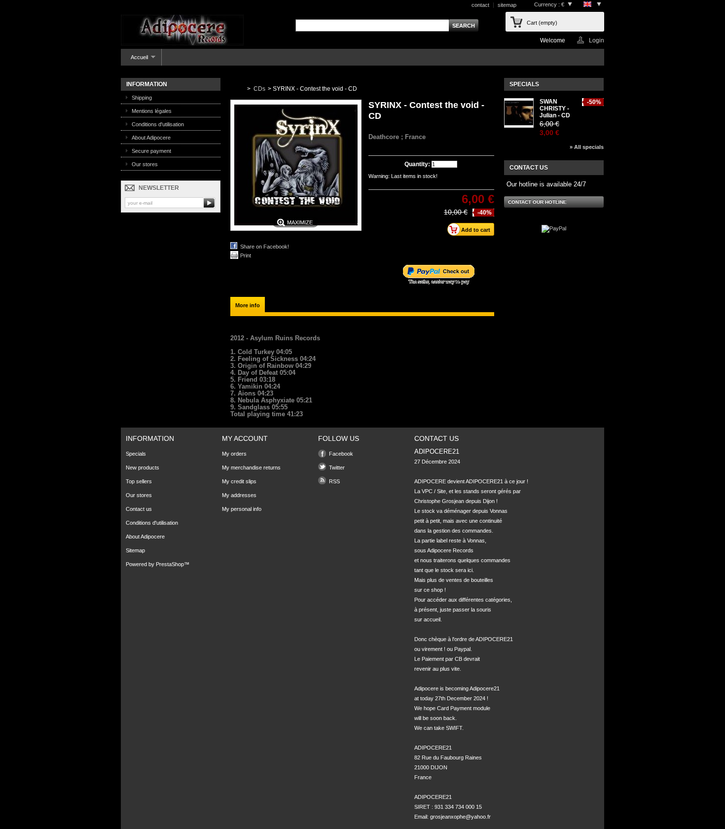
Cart (542, 23)
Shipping (142, 98)
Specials (524, 84)
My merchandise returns (251, 467)
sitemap (507, 5)
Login (596, 40)
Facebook (341, 454)
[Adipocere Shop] (182, 31)
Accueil (134, 60)
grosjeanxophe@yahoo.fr (460, 817)
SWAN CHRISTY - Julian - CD (555, 108)
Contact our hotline (537, 202)
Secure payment (151, 151)
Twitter (337, 467)
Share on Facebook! (264, 247)
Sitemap (135, 550)
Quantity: (417, 164)
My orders (234, 454)
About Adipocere (151, 138)
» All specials (587, 147)
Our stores (145, 164)
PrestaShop (170, 564)
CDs (259, 88)
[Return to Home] (236, 88)
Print (245, 255)
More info (247, 305)
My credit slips (239, 481)
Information (146, 84)
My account (245, 438)
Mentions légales (152, 111)
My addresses (239, 495)
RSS (334, 481)
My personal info (241, 509)
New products (142, 467)
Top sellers (139, 481)
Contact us (139, 509)
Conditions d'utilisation (158, 124)
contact (480, 5)
